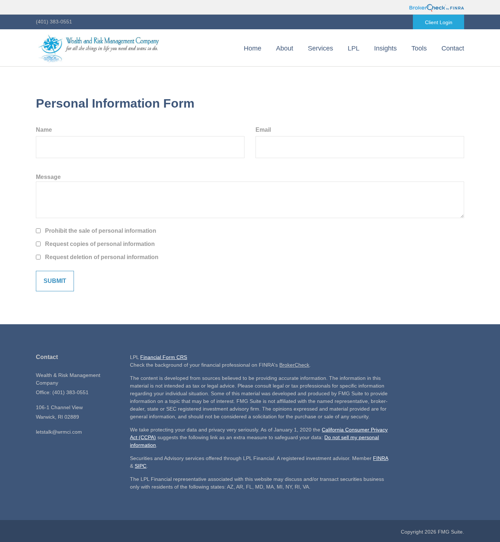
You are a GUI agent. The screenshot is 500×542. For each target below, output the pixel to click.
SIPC (140, 466)
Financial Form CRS (163, 357)
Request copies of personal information (100, 244)
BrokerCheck (294, 365)
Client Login (438, 22)
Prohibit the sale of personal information (100, 231)
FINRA (380, 458)
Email (263, 130)
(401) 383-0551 (54, 22)
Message (48, 177)
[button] (284, 48)
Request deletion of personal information (101, 257)
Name (44, 130)
